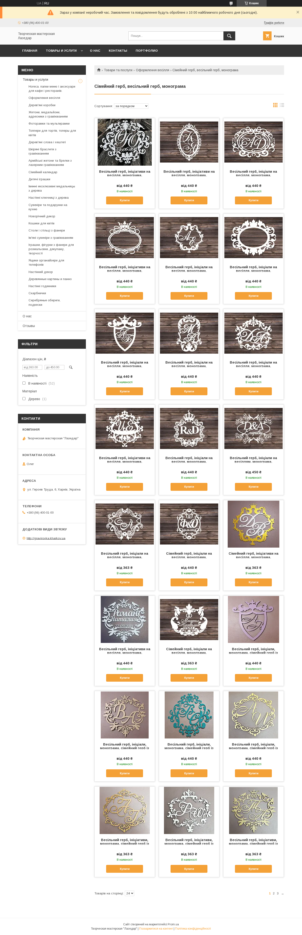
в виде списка (282, 106)
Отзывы (29, 326)
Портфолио (147, 50)
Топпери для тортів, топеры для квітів (52, 133)
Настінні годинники (42, 286)
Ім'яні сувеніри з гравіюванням (51, 237)
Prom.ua (173, 924)
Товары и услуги (61, 50)
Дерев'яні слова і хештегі (47, 142)
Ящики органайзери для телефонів (46, 262)
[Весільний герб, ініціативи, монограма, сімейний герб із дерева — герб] (125, 810)
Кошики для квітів (42, 223)
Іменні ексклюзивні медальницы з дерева (52, 188)
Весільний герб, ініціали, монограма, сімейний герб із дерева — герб (253, 652)
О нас (95, 50)
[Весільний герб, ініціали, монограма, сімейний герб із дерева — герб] (253, 619)
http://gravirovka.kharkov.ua (46, 538)
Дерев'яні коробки (42, 105)
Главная (29, 50)
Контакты (118, 50)
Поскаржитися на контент (156, 928)
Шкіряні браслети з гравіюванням (42, 151)
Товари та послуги (118, 70)
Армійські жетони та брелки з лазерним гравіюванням (50, 163)
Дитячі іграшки (39, 179)
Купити (125, 200)
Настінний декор (41, 272)
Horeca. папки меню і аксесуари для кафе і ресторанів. (52, 88)
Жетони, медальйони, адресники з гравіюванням (48, 114)
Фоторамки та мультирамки (49, 123)
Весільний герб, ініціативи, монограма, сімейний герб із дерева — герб (124, 843)
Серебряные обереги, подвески (44, 302)
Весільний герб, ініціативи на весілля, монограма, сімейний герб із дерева (124, 175)
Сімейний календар (43, 172)
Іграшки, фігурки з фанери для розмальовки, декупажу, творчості (51, 249)
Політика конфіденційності (193, 928)
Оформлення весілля (152, 70)
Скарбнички (37, 293)
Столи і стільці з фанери (47, 230)
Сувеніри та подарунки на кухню (48, 207)
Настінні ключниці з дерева (49, 197)
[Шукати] (229, 35)
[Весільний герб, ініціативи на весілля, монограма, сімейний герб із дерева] (125, 141)
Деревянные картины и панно (50, 279)
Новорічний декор (42, 216)
